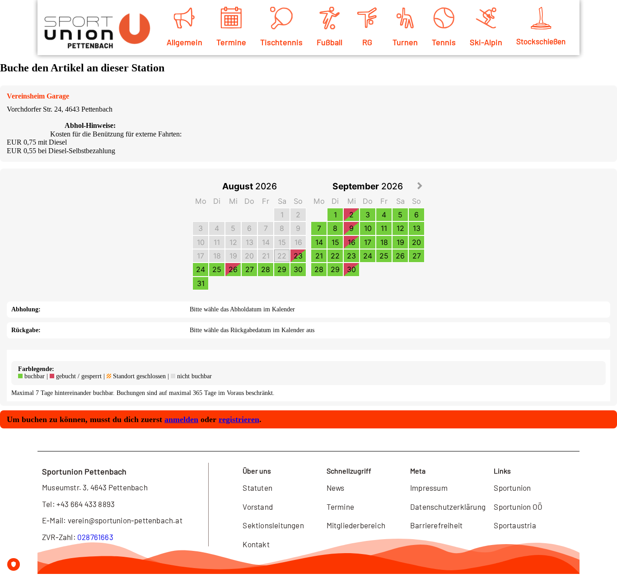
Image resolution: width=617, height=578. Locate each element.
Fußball (329, 42)
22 (281, 255)
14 (266, 242)
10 (201, 242)
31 (201, 283)
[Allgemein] (184, 18)
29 (281, 269)
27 (249, 269)
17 (200, 255)
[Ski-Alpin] (486, 18)
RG (367, 42)
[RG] (367, 18)
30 (298, 269)
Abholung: (26, 309)
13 (249, 242)
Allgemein (184, 42)
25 (216, 269)
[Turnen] (405, 18)
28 (265, 269)
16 (298, 242)
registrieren (239, 419)
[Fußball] (329, 18)
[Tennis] (444, 18)
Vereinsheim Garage (38, 96)
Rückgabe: (26, 330)
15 (282, 242)
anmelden (181, 419)
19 (233, 255)
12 (233, 242)
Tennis (444, 42)
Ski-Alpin (486, 42)
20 (249, 255)
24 (200, 269)
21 (266, 255)
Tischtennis (281, 42)
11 (217, 242)
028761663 (95, 536)
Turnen (405, 42)
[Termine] (231, 18)
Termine (231, 42)
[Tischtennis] (281, 18)
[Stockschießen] (541, 18)
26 (233, 269)
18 (217, 255)
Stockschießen (541, 41)
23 (298, 255)
